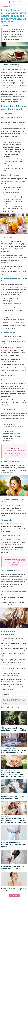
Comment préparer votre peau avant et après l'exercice (12, 868)
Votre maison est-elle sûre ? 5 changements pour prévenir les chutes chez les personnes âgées (14, 820)
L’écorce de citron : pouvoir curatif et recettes (15, 562)
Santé (3, 726)
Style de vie (4, 816)
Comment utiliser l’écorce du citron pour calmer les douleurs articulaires (15, 453)
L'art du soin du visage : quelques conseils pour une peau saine (14, 890)
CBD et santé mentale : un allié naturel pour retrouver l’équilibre (13, 729)
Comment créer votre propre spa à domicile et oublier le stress (13, 751)
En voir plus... (14, 895)
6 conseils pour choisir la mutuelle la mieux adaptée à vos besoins (13, 845)
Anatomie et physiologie (8, 770)
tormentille (13, 393)
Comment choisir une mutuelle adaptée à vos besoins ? (12, 797)
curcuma (8, 140)
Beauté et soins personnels (9, 748)
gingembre (8, 308)
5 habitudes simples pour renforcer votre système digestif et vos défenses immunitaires (13, 774)
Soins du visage (5, 887)
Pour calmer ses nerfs (8, 505)
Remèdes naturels (5, 6)
